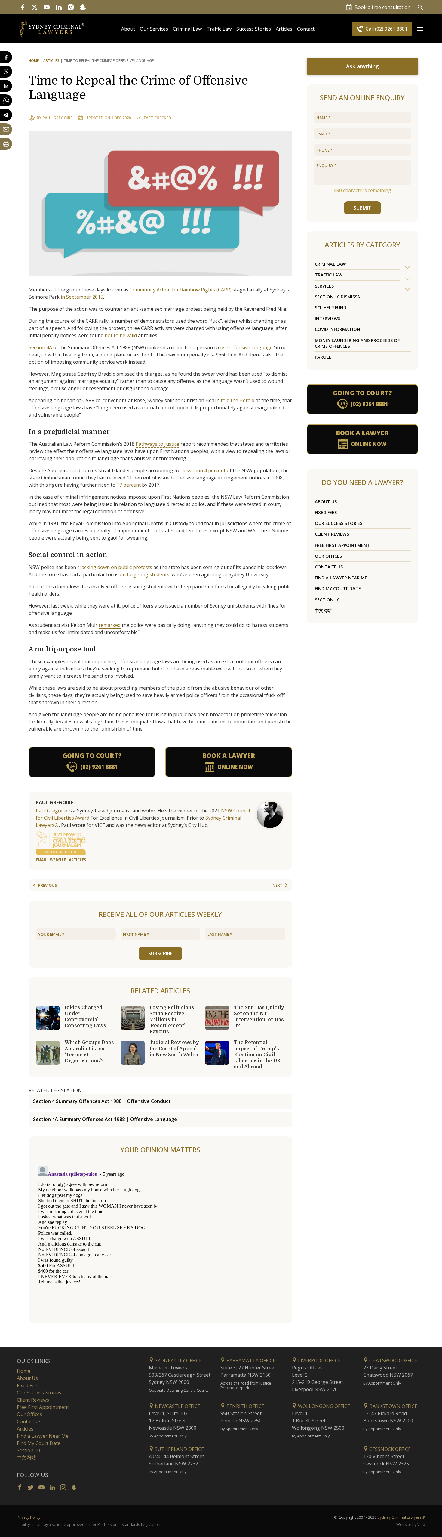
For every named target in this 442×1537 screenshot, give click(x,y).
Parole (323, 357)
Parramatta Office (250, 1360)
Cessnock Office (389, 1449)
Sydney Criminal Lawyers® (401, 1517)
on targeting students (144, 574)
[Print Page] (6, 144)
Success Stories (253, 29)
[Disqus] (160, 1239)
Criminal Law (187, 29)
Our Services (154, 29)
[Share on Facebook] (6, 57)
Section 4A (40, 347)
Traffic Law (219, 29)
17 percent (129, 485)
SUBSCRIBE (160, 953)
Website (58, 859)
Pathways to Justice (157, 444)
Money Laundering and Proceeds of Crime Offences (357, 343)
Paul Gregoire (57, 117)
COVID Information (337, 329)
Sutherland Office (179, 1449)
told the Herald (237, 400)
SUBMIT (362, 208)
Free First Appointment (342, 545)
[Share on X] (6, 72)
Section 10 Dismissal (339, 297)
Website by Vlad (410, 1524)
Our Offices (328, 556)
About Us (326, 501)
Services (324, 286)
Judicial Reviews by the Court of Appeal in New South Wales (174, 1048)
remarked (110, 625)
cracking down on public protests (114, 567)
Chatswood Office (392, 1360)
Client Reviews (332, 534)
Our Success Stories (338, 523)
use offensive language (246, 347)
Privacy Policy (28, 1517)
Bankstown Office (392, 1406)
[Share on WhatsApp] (6, 100)
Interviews (327, 318)
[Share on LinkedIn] (6, 86)
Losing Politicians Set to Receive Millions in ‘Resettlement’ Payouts (171, 1020)
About (128, 29)
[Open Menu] (420, 28)
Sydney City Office (178, 1360)
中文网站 (323, 610)
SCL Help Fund (330, 307)
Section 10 (327, 599)
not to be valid (121, 335)
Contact (306, 29)
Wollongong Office (323, 1406)
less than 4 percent (204, 470)
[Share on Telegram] (6, 115)
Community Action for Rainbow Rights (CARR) (181, 289)
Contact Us (329, 567)
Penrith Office (244, 1406)
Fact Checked (157, 118)
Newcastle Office (177, 1406)
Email (41, 859)
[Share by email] (6, 129)
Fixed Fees (326, 512)
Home (34, 60)
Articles (284, 29)
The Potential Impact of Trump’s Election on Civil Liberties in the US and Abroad (257, 1055)
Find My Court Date (338, 588)
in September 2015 (82, 297)
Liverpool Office (319, 1360)
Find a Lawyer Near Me (341, 578)
